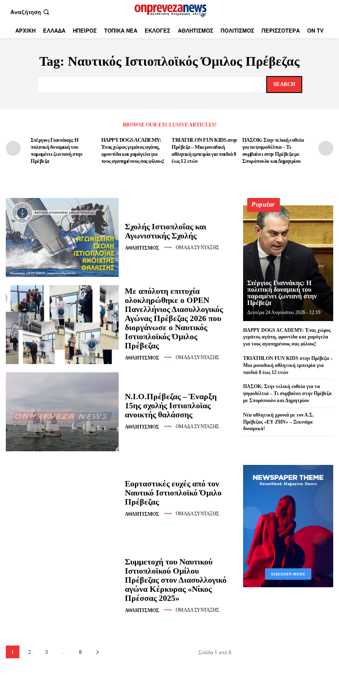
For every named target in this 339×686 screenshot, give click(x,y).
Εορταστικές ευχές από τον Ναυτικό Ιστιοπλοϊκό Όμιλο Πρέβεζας (173, 492)
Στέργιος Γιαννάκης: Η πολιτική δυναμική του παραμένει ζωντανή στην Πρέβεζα (282, 292)
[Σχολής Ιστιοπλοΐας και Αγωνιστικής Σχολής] (62, 237)
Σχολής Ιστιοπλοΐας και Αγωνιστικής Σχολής (165, 231)
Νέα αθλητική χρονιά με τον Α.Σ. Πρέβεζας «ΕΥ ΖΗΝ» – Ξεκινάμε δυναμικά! (278, 422)
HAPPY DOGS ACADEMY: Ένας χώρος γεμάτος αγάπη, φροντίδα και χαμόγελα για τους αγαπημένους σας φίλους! (287, 337)
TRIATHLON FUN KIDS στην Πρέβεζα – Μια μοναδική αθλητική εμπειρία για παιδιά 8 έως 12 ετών (288, 365)
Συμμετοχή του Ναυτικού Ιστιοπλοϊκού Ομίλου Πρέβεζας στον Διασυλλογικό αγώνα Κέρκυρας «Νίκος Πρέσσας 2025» (176, 580)
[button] (30, 12)
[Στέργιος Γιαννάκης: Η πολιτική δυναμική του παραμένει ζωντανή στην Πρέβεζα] (288, 263)
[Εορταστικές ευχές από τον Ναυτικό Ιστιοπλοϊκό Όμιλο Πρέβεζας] (62, 499)
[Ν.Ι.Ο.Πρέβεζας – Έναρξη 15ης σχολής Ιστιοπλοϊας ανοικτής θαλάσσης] (62, 411)
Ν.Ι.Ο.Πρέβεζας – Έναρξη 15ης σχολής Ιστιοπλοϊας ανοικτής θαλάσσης (171, 405)
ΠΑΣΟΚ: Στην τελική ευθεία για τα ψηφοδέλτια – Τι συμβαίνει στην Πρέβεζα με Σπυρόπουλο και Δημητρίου (287, 393)
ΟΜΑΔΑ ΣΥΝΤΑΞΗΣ (197, 247)
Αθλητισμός (142, 248)
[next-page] (325, 148)
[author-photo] (169, 247)
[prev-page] (13, 148)
